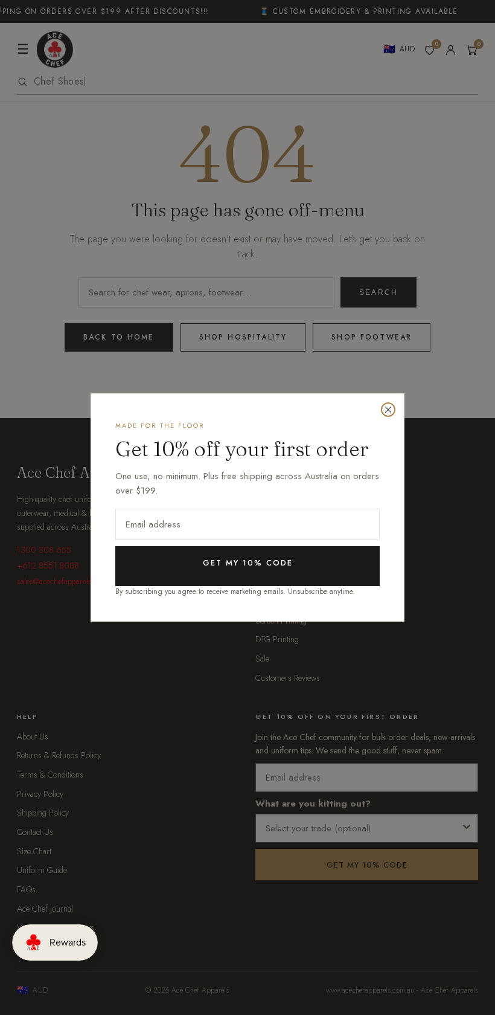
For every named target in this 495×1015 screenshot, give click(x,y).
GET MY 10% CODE (248, 563)
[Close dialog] (388, 409)
